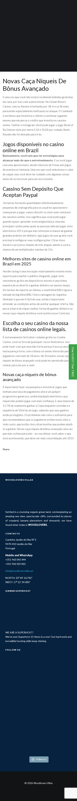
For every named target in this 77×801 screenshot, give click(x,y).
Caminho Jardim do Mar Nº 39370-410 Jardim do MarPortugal (20, 544)
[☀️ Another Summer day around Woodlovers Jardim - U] (55, 725)
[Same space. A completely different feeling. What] (55, 665)
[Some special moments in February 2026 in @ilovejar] (21, 685)
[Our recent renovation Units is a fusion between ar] (55, 705)
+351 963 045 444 (15, 559)
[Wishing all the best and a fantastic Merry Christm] (21, 705)
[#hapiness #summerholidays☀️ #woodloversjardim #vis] (21, 665)
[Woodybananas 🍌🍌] (21, 725)
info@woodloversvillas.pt (19, 570)
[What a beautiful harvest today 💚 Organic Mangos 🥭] (21, 744)
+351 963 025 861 (15, 563)
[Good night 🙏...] (55, 685)
